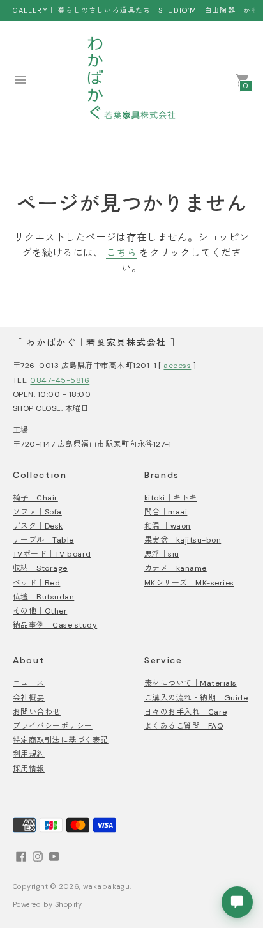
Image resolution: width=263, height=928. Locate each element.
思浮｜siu (161, 554)
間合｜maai (165, 512)
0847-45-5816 (59, 380)
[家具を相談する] (237, 902)
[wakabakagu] (131, 80)
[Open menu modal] (20, 80)
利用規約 (29, 754)
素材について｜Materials (190, 683)
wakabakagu (106, 886)
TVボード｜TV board (52, 554)
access (177, 365)
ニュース (29, 683)
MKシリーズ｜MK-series (189, 583)
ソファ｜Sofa (37, 512)
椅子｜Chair (35, 498)
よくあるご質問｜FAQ (183, 726)
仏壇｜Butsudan (43, 597)
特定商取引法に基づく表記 (61, 740)
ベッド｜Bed (36, 583)
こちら (121, 252)
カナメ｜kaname (175, 568)
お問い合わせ (37, 712)
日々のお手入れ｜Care (185, 712)
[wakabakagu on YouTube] (54, 856)
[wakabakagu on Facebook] (21, 856)
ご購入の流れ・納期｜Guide (196, 698)
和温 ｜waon (167, 526)
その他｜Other (40, 611)
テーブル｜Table (43, 540)
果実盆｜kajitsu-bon (182, 540)
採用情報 (29, 769)
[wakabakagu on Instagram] (38, 856)
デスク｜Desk (38, 526)
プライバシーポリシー (53, 726)
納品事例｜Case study (55, 625)
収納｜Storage (40, 568)
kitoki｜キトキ (170, 498)
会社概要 (29, 698)
